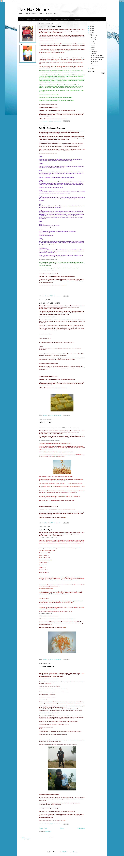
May (92, 45)
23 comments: (57, 121)
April (92, 47)
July (92, 41)
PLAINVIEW (64, 851)
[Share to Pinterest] (69, 121)
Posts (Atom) (48, 831)
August (92, 39)
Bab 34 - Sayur (45, 530)
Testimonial (77, 19)
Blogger (75, 851)
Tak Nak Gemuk (34, 9)
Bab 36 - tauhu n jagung (49, 303)
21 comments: (57, 415)
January (93, 53)
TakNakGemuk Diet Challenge (35, 19)
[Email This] (64, 121)
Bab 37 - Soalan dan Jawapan (52, 128)
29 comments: (57, 295)
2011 (91, 34)
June (92, 43)
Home (21, 19)
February (93, 51)
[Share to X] (66, 121)
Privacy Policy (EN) (26, 838)
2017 (91, 26)
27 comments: (57, 659)
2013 (91, 30)
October (93, 37)
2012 (91, 32)
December (93, 35)
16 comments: (57, 522)
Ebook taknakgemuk (52, 19)
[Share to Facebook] (68, 121)
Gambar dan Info (46, 666)
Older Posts (81, 828)
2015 (91, 28)
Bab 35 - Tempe (46, 422)
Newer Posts (43, 828)
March (92, 49)
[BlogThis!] (65, 121)
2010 (91, 68)
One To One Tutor (66, 19)
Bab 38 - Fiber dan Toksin (50, 27)
